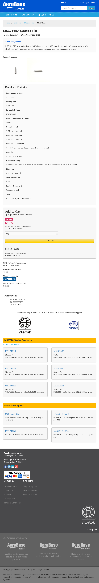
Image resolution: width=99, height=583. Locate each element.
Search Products (30, 490)
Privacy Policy (9, 498)
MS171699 (10, 351)
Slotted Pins (29, 23)
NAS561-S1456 (61, 430)
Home (7, 23)
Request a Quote (30, 494)
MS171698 (58, 351)
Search (91, 8)
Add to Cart (49, 240)
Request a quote (12, 249)
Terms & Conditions (12, 503)
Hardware (17, 23)
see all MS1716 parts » (11, 344)
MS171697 (10, 368)
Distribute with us (11, 486)
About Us (8, 494)
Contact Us (8, 490)
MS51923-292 (12, 413)
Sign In (43, 15)
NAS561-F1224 (61, 413)
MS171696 (58, 368)
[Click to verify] (74, 325)
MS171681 (10, 430)
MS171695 (10, 385)
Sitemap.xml (91, 529)
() (64, 3)
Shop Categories (30, 486)
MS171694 (58, 385)
